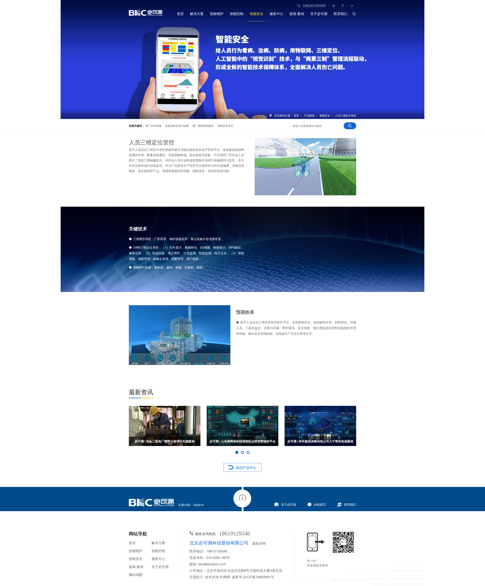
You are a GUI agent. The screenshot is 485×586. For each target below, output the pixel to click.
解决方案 (197, 13)
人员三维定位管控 (345, 115)
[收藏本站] (333, 5)
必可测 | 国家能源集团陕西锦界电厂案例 (165, 441)
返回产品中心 (246, 467)
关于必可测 (318, 13)
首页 (180, 13)
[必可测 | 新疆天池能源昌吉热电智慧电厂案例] (242, 426)
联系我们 (340, 13)
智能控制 (236, 13)
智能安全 (256, 13)
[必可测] (151, 505)
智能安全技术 (225, 126)
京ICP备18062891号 (258, 576)
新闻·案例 (296, 13)
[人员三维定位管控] (145, 14)
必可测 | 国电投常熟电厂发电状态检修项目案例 (320, 441)
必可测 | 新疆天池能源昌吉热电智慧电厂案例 (242, 441)
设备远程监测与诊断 (177, 126)
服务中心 (276, 13)
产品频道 (309, 115)
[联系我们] (342, 5)
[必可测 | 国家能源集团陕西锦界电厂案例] (164, 426)
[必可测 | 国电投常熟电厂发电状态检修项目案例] (320, 426)
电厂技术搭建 (153, 126)
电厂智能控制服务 (203, 126)
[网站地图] (351, 5)
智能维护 (217, 13)
